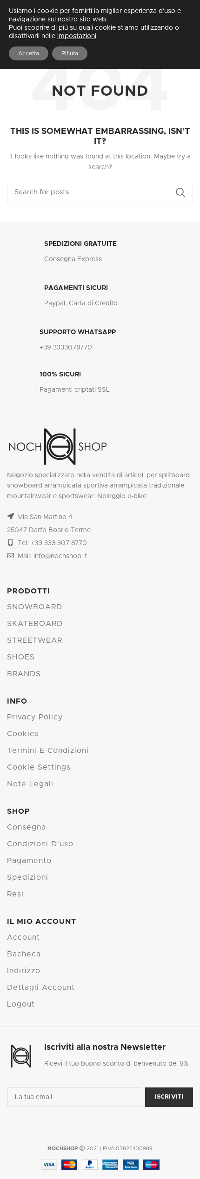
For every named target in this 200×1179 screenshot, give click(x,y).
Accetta (28, 53)
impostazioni (76, 36)
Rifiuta (69, 53)
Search (180, 192)
